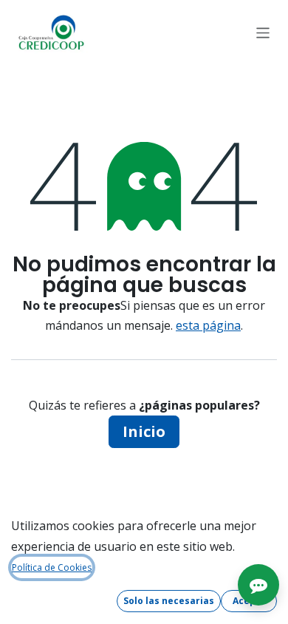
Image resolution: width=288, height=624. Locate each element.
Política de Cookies (52, 567)
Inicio (144, 431)
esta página (208, 325)
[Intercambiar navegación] (263, 32)
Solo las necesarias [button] (168, 600)
